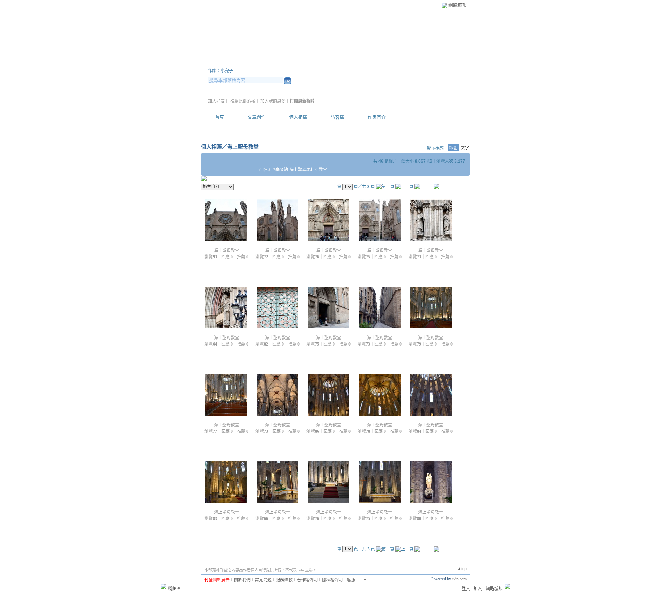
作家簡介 (377, 117)
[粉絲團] (163, 586)
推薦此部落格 (242, 101)
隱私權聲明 (332, 580)
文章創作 (256, 117)
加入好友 (216, 101)
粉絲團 (174, 588)
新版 (311, 62)
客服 (351, 580)
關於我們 (242, 580)
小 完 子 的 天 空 (246, 62)
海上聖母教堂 (243, 147)
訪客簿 (337, 117)
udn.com (459, 579)
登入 (466, 588)
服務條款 (284, 580)
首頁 (219, 117)
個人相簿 (298, 117)
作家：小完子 (220, 70)
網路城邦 (457, 5)
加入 (478, 588)
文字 (465, 148)
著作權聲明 (307, 580)
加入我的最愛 (273, 101)
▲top (462, 568)
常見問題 (263, 580)
